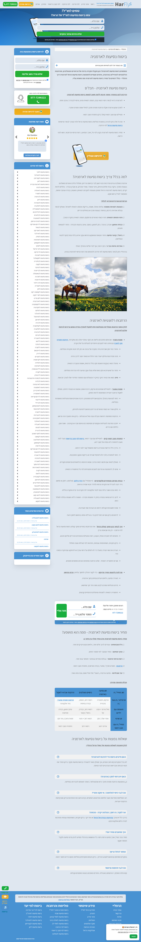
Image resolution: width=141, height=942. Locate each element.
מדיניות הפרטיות (63, 40)
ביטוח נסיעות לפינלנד (42, 313)
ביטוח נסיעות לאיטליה (41, 190)
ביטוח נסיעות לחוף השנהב (40, 433)
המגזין (92, 913)
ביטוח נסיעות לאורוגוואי (41, 409)
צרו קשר (118, 913)
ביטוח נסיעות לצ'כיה (42, 323)
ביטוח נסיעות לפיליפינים (41, 212)
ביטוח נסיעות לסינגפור (41, 486)
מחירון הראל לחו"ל (88, 910)
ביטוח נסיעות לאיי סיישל (41, 249)
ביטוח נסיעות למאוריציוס (41, 467)
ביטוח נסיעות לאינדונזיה (41, 301)
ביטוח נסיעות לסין (43, 289)
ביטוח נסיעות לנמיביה (42, 458)
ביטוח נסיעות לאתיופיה (41, 240)
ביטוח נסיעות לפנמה (42, 427)
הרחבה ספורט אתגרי (65, 700)
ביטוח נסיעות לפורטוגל (41, 317)
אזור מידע (85, 4)
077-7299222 (117, 612)
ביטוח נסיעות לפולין (42, 237)
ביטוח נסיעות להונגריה (41, 338)
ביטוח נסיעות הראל (115, 125)
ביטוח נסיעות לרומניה (42, 280)
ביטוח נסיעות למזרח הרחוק (40, 221)
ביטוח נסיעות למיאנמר (41, 452)
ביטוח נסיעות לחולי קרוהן (59, 917)
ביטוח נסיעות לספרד (42, 193)
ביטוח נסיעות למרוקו (42, 320)
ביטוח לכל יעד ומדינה (34, 910)
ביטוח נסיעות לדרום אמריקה (39, 224)
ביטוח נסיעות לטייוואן (42, 480)
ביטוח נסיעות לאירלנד (41, 233)
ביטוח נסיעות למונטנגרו (41, 218)
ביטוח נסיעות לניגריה (42, 430)
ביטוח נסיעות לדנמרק (42, 375)
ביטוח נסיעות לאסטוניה (41, 387)
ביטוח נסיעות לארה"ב (34, 913)
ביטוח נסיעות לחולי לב (60, 923)
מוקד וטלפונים (89, 923)
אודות (37, 4)
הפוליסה (92, 920)
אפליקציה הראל (89, 930)
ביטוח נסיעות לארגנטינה (41, 384)
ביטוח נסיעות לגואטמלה (41, 273)
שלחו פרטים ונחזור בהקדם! (70, 34)
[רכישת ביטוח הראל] (90, 167)
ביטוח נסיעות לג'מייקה (41, 252)
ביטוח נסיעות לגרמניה (41, 196)
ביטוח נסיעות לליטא (42, 341)
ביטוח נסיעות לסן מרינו (41, 298)
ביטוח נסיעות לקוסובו (42, 437)
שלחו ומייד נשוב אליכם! (32, 74)
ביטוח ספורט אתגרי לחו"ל (58, 910)
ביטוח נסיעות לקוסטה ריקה (40, 292)
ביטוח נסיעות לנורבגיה (41, 332)
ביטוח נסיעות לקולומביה (41, 326)
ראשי (92, 4)
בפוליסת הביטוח (64, 900)
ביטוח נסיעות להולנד (42, 344)
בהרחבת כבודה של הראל (103, 817)
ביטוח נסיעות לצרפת (42, 335)
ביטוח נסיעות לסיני (43, 172)
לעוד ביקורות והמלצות (32, 155)
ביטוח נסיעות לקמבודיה (41, 477)
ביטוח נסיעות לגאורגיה (41, 203)
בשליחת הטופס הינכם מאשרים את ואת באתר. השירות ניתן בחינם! (70, 40)
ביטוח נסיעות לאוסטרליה (41, 209)
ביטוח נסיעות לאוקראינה (41, 418)
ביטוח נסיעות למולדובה (41, 440)
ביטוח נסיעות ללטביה (42, 347)
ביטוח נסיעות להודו (42, 187)
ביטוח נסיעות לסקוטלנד (41, 258)
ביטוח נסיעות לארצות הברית (39, 184)
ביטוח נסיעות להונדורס (41, 415)
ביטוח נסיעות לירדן (42, 353)
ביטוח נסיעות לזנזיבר (42, 267)
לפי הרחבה (66, 4)
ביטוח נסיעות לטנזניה (42, 255)
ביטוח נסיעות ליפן (43, 200)
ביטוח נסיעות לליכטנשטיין (40, 369)
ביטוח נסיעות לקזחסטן (41, 443)
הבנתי (133, 936)
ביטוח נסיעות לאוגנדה (41, 461)
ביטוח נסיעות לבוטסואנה (41, 489)
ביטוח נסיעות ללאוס (42, 473)
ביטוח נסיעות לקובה (42, 264)
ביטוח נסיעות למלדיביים (41, 483)
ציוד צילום (78, 480)
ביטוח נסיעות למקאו (42, 501)
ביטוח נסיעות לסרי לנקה (41, 295)
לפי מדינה (76, 4)
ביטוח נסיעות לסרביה (42, 277)
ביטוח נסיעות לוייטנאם (41, 350)
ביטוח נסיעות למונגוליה (41, 498)
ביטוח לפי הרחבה (62, 927)
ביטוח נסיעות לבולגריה (41, 261)
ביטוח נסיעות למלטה (42, 310)
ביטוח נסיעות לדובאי (42, 400)
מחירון (44, 4)
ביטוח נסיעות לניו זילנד (41, 283)
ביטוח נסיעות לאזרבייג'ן (41, 390)
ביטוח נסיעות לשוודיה (42, 286)
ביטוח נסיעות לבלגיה (42, 381)
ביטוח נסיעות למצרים (42, 357)
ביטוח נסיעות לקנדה (42, 372)
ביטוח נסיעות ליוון (43, 181)
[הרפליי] (114, 4)
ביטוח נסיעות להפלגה (60, 934)
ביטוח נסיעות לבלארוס (41, 215)
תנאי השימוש (73, 40)
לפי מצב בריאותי (54, 4)
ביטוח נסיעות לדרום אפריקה (39, 449)
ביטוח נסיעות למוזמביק (41, 492)
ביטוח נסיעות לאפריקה (41, 230)
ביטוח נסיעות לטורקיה (41, 366)
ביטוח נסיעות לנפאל (42, 227)
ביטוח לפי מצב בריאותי (75, 438)
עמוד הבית (117, 910)
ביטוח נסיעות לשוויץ (42, 246)
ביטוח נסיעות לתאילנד (41, 175)
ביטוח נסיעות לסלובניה (41, 329)
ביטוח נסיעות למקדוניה (41, 307)
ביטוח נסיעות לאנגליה (42, 424)
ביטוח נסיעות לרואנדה (41, 455)
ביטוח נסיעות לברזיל (42, 403)
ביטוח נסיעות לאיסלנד (41, 421)
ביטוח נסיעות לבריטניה (41, 270)
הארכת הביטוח (89, 927)
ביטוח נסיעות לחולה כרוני (59, 920)
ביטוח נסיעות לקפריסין (41, 178)
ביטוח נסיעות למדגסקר (41, 464)
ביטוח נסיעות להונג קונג (41, 495)
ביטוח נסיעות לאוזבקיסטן (40, 406)
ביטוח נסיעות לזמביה (42, 412)
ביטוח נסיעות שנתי (61, 913)
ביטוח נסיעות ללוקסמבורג (40, 304)
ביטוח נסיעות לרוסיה (42, 446)
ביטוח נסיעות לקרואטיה (41, 360)
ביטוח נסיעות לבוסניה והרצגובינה (38, 378)
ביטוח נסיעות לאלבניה (41, 206)
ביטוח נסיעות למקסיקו (41, 243)
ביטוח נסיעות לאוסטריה (41, 393)
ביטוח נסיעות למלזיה (42, 363)
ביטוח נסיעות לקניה (42, 470)
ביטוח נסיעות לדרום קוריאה (40, 397)
